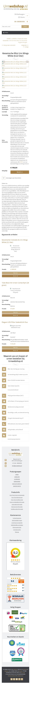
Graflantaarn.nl (20, 676)
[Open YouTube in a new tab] (17, 679)
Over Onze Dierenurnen (16, 498)
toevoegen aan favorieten (13, 178)
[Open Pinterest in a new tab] (22, 679)
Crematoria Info (17, 530)
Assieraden (17, 479)
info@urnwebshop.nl (17, 466)
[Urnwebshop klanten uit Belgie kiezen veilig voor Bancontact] (23, 619)
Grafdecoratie (17, 486)
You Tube (23, 672)
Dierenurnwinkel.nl (12, 676)
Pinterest (6, 671)
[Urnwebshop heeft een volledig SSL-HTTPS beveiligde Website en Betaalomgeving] (17, 631)
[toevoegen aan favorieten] (3, 178)
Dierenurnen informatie (16, 507)
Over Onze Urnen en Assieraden (17, 495)
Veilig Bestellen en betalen (17, 525)
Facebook (15, 669)
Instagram (25, 669)
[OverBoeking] (17, 622)
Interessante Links (17, 527)
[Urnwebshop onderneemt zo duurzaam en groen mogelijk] (17, 661)
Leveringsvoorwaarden (17, 523)
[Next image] (27, 61)
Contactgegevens (17, 518)
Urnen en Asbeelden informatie (17, 502)
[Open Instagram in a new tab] (14, 679)
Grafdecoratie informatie (17, 509)
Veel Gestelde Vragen (17, 521)
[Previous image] (4, 61)
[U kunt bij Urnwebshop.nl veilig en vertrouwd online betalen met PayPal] (23, 614)
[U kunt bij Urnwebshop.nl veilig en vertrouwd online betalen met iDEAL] (8, 614)
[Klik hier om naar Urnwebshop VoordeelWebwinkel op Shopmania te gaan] (13, 656)
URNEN (14, 38)
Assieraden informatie (17, 505)
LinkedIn (20, 671)
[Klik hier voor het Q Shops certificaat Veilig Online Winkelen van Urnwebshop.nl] (12, 646)
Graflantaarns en (17, 484)
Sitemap (17, 532)
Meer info (15, 273)
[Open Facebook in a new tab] (19, 679)
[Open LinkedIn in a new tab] (11, 679)
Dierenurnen (17, 482)
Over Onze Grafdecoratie (17, 500)
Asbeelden (17, 477)
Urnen (17, 475)
